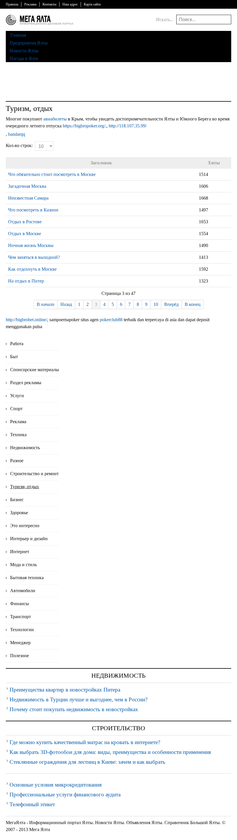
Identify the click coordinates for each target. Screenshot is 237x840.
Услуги (17, 395)
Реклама (30, 4)
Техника (18, 434)
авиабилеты (55, 118)
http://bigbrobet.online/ (26, 319)
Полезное (19, 655)
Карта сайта (92, 4)
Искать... (164, 19)
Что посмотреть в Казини (33, 209)
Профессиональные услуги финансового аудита (65, 794)
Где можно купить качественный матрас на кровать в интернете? (85, 742)
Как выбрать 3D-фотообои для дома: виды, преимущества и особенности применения (110, 752)
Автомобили (22, 590)
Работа (16, 343)
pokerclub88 (111, 319)
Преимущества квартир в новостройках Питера (65, 690)
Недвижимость (25, 447)
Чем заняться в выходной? (34, 257)
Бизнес (17, 499)
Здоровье (19, 512)
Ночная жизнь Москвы (30, 245)
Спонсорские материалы (34, 369)
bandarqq (16, 134)
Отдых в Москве (24, 233)
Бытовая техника (27, 577)
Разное (16, 460)
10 (155, 304)
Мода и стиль (23, 564)
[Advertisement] (118, 82)
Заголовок (101, 162)
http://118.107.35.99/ (128, 125)
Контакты (49, 4)
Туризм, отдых (24, 486)
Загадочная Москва (27, 186)
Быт (14, 356)
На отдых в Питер (26, 280)
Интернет (19, 551)
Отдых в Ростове (25, 221)
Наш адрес (70, 4)
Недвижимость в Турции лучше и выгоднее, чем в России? (78, 699)
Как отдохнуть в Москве (32, 269)
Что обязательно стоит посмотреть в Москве (52, 174)
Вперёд (171, 304)
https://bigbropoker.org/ (84, 125)
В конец (193, 304)
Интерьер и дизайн (29, 538)
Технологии (22, 629)
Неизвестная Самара (28, 198)
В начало (45, 304)
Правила (12, 4)
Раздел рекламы (25, 382)
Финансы (19, 603)
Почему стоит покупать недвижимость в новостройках (74, 709)
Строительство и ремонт (34, 473)
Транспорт (20, 616)
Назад (66, 304)
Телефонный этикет (32, 804)
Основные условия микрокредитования (56, 785)
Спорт (16, 408)
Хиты (214, 162)
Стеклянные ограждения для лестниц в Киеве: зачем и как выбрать (87, 762)
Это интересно (24, 525)
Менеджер (20, 642)
